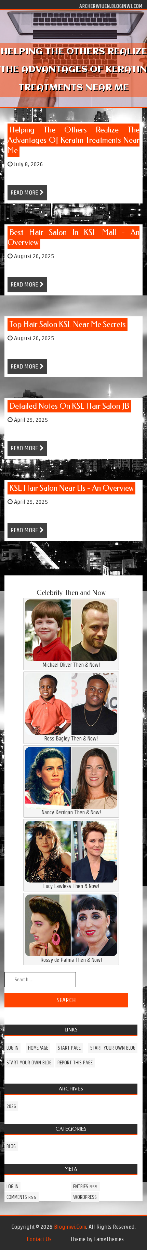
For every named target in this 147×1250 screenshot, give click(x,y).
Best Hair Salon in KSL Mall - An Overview (73, 237)
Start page (69, 1048)
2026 (11, 1106)
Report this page (75, 1062)
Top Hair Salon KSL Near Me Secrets (67, 324)
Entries (85, 1186)
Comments (21, 1197)
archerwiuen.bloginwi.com (111, 6)
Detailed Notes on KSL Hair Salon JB (69, 406)
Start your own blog (112, 1048)
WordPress (85, 1197)
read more (24, 192)
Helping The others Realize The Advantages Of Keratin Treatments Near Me (73, 140)
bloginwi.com (70, 1227)
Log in (12, 1048)
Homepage (38, 1048)
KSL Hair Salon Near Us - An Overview (71, 488)
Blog (11, 1146)
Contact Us (39, 1239)
